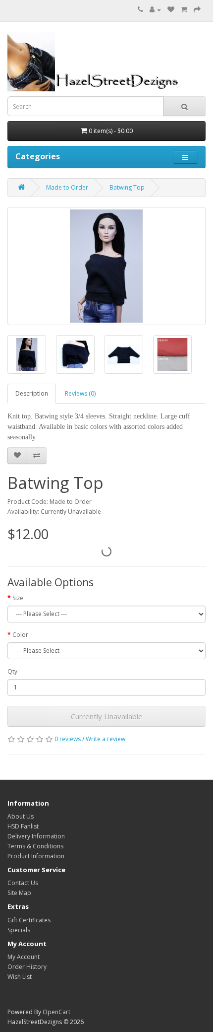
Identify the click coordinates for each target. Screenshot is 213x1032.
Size (17, 598)
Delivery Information (36, 836)
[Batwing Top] (106, 266)
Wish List (19, 976)
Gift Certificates (29, 920)
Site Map (19, 893)
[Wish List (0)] (170, 9)
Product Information (35, 856)
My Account (23, 957)
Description (31, 393)
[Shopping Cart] (184, 9)
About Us (20, 816)
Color (20, 634)
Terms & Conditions (35, 846)
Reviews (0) (80, 393)
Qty (12, 671)
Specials (18, 930)
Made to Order (67, 187)
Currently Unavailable (107, 716)
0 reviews (67, 739)
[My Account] (155, 9)
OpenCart (56, 1012)
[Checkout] (197, 9)
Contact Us (22, 883)
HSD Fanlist (23, 826)
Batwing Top (127, 187)
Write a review (105, 739)
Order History (27, 967)
